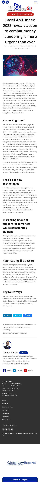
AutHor (23, 353)
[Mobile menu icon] (36, 2)
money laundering (25, 127)
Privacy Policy (6, 420)
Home (4, 400)
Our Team (5, 410)
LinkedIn (20, 370)
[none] (3, 2)
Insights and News (7, 407)
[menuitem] (3, 2)
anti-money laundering (29, 147)
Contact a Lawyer (19, 480)
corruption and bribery (17, 139)
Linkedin (7, 315)
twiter (17, 315)
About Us (5, 404)
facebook (27, 315)
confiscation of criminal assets (19, 270)
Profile (9, 370)
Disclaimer (5, 417)
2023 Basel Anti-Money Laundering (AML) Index (19, 88)
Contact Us (5, 413)
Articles (30, 370)
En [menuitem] (3, 2)
